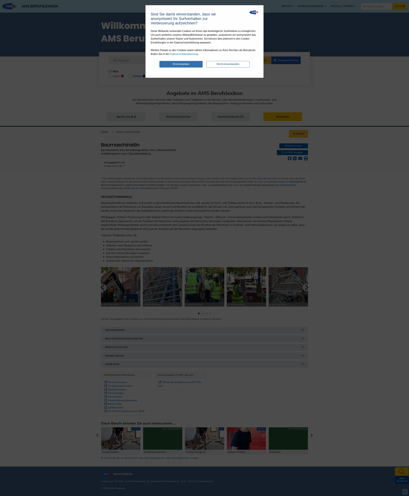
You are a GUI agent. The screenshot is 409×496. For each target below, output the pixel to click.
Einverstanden (181, 64)
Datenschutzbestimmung (184, 54)
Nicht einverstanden (228, 64)
